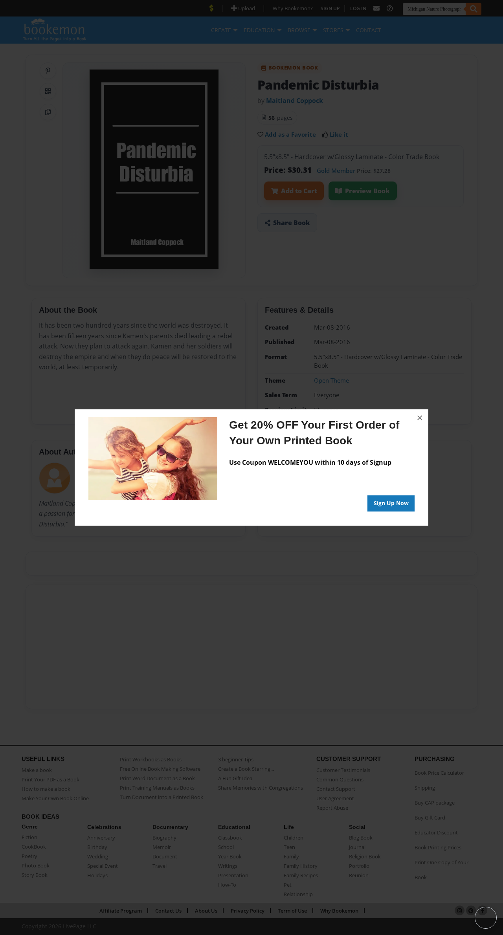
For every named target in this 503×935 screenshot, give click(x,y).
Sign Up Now (391, 503)
